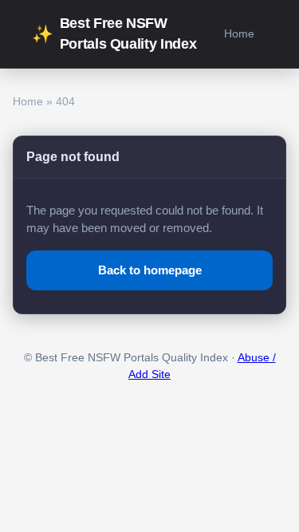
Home (239, 33)
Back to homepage (150, 270)
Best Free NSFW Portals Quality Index (114, 33)
